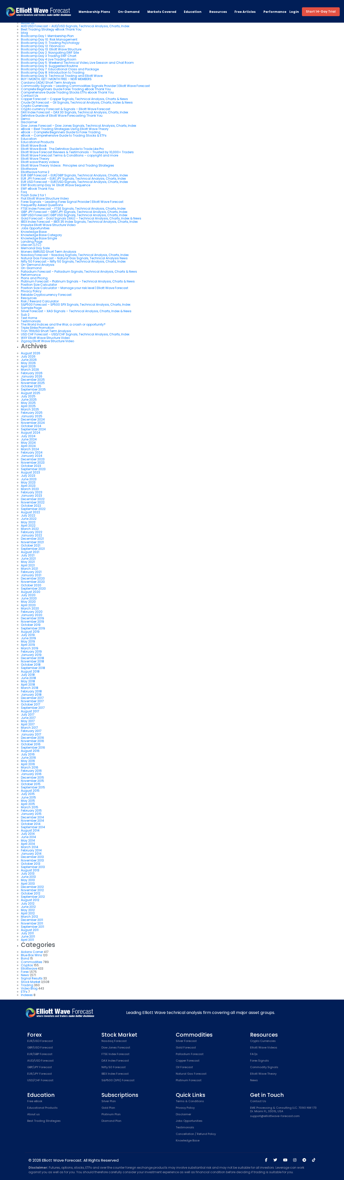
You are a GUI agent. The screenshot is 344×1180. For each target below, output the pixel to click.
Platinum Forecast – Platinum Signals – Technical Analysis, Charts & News (78, 281)
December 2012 (32, 887)
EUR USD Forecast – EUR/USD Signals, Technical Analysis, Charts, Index (74, 182)
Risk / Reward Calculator (40, 301)
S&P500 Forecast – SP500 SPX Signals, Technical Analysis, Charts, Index (75, 304)
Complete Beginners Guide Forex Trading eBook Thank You (66, 89)
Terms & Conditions (190, 1101)
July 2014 (28, 834)
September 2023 (33, 469)
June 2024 (29, 439)
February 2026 (32, 373)
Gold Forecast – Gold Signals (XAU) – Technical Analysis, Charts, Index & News (81, 218)
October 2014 (31, 824)
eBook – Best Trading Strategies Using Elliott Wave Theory (65, 129)
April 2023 (28, 486)
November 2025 (33, 383)
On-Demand (129, 11)
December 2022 (33, 499)
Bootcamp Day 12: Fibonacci (43, 46)
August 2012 (30, 900)
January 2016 (31, 774)
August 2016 (30, 751)
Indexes (27, 995)
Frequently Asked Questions (42, 205)
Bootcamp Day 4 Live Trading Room (48, 59)
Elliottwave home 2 (35, 172)
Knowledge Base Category (41, 235)
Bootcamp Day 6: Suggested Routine (49, 66)
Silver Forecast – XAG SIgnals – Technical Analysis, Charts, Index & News (76, 311)
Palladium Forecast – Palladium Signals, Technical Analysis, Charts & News (79, 271)
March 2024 (30, 449)
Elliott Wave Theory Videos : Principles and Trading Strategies (67, 165)
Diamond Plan (111, 1121)
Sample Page (31, 308)
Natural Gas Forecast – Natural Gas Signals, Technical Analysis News (74, 258)
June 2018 (28, 678)
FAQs (254, 1054)
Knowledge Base (34, 232)
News (25, 975)
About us (33, 1114)
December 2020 (33, 578)
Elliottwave (29, 169)
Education (192, 11)
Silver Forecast (186, 1041)
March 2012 (29, 916)
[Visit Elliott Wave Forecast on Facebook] (266, 1160)
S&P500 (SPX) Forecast (117, 1080)
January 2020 (31, 615)
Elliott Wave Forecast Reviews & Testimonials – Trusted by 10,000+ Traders (77, 152)
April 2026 (28, 366)
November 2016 (32, 741)
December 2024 (33, 419)
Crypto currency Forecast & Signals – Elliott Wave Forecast (65, 109)
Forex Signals (259, 1061)
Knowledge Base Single (39, 238)
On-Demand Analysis (37, 265)
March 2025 (30, 409)
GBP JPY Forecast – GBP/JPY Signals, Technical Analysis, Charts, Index (74, 212)
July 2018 (28, 675)
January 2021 (31, 575)
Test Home (29, 318)
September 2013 (33, 867)
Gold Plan (108, 1108)
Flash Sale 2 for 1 (33, 195)
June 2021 (28, 558)
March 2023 (30, 489)
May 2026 (28, 363)
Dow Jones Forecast (115, 1047)
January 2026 (31, 376)
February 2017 (31, 731)
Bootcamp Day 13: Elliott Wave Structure (51, 49)
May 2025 (28, 403)
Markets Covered (161, 11)
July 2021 (28, 555)
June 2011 (28, 936)
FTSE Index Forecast (115, 1054)
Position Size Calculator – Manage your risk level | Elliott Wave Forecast (74, 288)
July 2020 (28, 595)
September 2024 (33, 429)
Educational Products (37, 142)
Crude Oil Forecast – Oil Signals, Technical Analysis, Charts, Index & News (77, 102)
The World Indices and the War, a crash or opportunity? (63, 324)
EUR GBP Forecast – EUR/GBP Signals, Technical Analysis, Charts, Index (74, 175)
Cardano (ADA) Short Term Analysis (48, 82)
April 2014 (28, 844)
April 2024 (28, 446)
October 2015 (31, 784)
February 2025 (32, 412)
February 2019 (31, 651)
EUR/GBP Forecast (39, 1054)
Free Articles (245, 11)
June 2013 (28, 877)
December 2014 (32, 817)
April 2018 (28, 684)
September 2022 (33, 509)
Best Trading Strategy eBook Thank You (51, 29)
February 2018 (31, 691)
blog (24, 32)
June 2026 (29, 360)
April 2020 (28, 605)
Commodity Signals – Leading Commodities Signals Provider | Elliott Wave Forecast (85, 86)
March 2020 (30, 608)
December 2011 (32, 920)
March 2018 (29, 688)
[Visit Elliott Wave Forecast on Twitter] (275, 1160)
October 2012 (30, 893)
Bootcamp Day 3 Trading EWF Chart (48, 56)
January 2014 (31, 853)
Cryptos (27, 965)
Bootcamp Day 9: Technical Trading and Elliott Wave (61, 76)
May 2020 (28, 601)
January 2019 (31, 655)
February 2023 (31, 492)
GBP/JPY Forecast (39, 1067)
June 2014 (28, 837)
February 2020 (32, 612)
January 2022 (31, 535)
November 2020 (33, 582)
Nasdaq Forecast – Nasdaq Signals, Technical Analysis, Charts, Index (75, 255)
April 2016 (28, 764)
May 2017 (28, 721)
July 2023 (28, 475)
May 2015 (28, 801)
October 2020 (31, 585)
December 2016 (32, 738)
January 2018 (31, 694)
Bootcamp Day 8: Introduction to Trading (52, 72)
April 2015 (28, 804)
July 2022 (28, 515)
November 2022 (33, 502)
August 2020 (30, 592)
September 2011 (32, 926)
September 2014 (33, 827)
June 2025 (29, 399)
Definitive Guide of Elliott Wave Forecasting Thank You (61, 115)
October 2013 (30, 864)
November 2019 (32, 621)
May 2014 (28, 840)
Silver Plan (108, 1101)
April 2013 (28, 883)
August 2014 (30, 830)
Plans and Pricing (34, 278)
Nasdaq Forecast (114, 1041)
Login (294, 11)
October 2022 (31, 505)
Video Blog (29, 988)
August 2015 (30, 790)
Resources (218, 11)
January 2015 (31, 814)
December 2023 (33, 459)
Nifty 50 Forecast (113, 1067)
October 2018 (31, 664)
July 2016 (28, 754)
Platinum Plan (111, 1114)
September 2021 (33, 549)
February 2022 (31, 532)
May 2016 (28, 761)
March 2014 (29, 847)
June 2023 (29, 479)
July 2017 (28, 714)
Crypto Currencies (35, 106)
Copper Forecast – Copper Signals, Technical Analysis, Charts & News (74, 99)
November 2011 (32, 923)
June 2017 (28, 718)
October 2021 (30, 545)
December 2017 (32, 698)
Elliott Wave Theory (35, 158)
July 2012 (28, 903)
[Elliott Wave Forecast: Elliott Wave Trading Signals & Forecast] (38, 12)
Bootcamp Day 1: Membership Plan (47, 36)
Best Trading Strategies (44, 1121)
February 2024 (32, 452)
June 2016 (28, 757)
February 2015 (31, 810)
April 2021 (28, 565)
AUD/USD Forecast (40, 1061)
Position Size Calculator (39, 284)
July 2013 (28, 873)
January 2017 (31, 734)
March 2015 (29, 807)
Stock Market (30, 982)
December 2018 (32, 658)
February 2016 (31, 771)
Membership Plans (94, 11)
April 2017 (28, 724)
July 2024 (28, 436)
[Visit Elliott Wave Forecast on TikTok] (314, 1160)
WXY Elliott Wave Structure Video (45, 338)
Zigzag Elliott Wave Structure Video (47, 341)
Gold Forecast (186, 1047)
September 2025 (33, 389)
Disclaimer (29, 122)
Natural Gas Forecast (191, 1074)
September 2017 (33, 708)
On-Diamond (31, 268)
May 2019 (28, 641)
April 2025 (28, 406)
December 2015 (32, 777)
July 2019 (28, 635)
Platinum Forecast (188, 1080)
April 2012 (28, 913)
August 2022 (30, 512)
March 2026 (30, 369)
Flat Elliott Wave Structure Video (45, 198)
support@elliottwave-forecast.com (275, 1116)
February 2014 (31, 850)
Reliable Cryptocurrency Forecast (46, 295)
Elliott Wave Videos (263, 1047)
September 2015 (33, 787)
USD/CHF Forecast (40, 1080)
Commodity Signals (264, 1067)
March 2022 (30, 529)
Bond (25, 958)
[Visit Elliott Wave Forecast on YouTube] (285, 1160)
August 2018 (30, 671)
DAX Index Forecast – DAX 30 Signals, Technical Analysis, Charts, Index (74, 112)
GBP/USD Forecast (40, 1047)
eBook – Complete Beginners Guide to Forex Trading (60, 132)
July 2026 (28, 356)
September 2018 (33, 668)
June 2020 (29, 598)
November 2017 (32, 701)
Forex (25, 972)
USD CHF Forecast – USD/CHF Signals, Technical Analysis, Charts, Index (75, 334)
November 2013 (32, 860)
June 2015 (28, 797)
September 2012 (33, 897)
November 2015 (32, 781)
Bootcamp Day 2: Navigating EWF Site (50, 52)
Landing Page (31, 241)
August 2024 (30, 432)
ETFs (24, 992)
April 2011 (27, 940)
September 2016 (33, 747)
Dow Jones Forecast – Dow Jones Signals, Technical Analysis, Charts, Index (78, 125)
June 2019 (28, 638)
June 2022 (29, 519)
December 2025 (33, 379)
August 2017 (30, 711)
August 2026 (30, 353)
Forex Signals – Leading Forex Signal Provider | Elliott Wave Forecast (72, 202)
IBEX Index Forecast (115, 1074)
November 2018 (32, 661)
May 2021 (28, 562)
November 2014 (32, 820)
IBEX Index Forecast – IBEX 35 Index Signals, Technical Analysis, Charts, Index (79, 221)
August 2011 (30, 930)
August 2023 (30, 472)
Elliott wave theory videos (40, 162)
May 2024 (28, 442)
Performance (274, 11)
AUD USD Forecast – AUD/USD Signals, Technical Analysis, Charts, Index (75, 26)
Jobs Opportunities (35, 228)
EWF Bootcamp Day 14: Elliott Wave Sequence (55, 185)
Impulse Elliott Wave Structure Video (48, 225)
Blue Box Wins (31, 955)
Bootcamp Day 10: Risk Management (49, 39)
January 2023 (31, 495)
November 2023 (33, 462)
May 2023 (28, 482)
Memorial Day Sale (35, 248)
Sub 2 (25, 314)
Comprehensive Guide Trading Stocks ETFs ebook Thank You (67, 92)
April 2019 (28, 645)
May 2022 (28, 522)
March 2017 (29, 727)
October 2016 (31, 744)
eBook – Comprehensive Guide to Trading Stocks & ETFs (64, 135)
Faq (24, 192)
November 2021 (32, 542)
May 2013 (28, 880)
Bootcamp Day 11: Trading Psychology (50, 43)
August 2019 (30, 631)
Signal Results (32, 978)
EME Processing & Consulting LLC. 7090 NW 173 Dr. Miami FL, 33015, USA (283, 1109)
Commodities (31, 962)
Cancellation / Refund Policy (196, 1134)
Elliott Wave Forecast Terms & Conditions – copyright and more (69, 155)
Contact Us (29, 95)
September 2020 (33, 588)
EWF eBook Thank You (37, 188)
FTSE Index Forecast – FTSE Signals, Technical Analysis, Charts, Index (73, 208)
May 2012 (28, 910)
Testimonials (31, 321)
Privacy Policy (31, 291)
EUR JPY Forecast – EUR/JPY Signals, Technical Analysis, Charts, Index (73, 178)
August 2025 (30, 393)
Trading (27, 985)
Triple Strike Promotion (37, 328)
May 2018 (28, 681)
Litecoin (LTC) (31, 245)
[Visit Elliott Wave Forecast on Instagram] (295, 1160)
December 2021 (32, 538)
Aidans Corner (32, 952)
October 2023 (31, 466)
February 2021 (31, 572)
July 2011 (27, 933)
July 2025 (28, 396)
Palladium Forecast (189, 1054)
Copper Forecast (187, 1061)
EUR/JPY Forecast (39, 1074)
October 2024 (31, 426)
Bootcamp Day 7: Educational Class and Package (60, 69)
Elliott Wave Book (34, 145)
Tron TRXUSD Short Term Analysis (46, 331)
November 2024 (33, 423)
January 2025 (31, 416)
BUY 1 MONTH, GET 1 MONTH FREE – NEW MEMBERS (56, 79)
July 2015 (28, 794)
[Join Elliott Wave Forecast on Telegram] (304, 1160)
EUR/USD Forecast (40, 1041)
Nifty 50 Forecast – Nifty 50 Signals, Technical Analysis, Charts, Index (73, 261)
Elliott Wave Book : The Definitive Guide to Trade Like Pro (62, 149)
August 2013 (30, 870)
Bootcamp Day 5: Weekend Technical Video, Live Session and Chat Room (77, 62)
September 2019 (33, 628)
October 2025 (31, 386)
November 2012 (32, 890)
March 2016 (29, 767)
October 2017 (30, 704)
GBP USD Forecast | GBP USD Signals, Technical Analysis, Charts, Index (74, 215)
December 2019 (32, 618)
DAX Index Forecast (115, 1061)
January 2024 (31, 456)
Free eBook (34, 1101)
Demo (25, 119)
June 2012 (28, 907)
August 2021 (30, 552)
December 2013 (32, 857)
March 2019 (29, 648)
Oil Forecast (184, 1067)
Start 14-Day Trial (321, 11)
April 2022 (28, 525)
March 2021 (29, 568)
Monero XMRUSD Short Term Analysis (48, 251)
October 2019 (31, 625)
